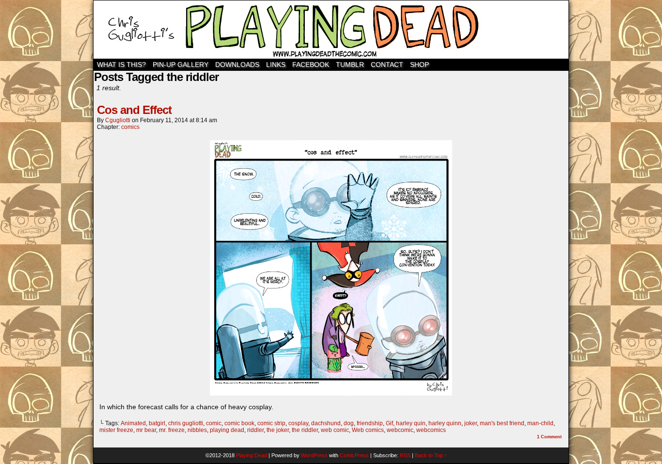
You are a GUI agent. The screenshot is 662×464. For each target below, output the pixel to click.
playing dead (227, 430)
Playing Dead (331, 29)
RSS (405, 455)
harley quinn (444, 423)
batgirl (157, 423)
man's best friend (502, 423)
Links (275, 64)
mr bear (146, 430)
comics (130, 127)
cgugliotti (117, 120)
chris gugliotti (185, 423)
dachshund (326, 423)
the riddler (305, 430)
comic (213, 423)
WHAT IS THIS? (121, 64)
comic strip (271, 423)
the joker (278, 430)
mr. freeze (172, 430)
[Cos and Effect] (331, 393)
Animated (133, 423)
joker (470, 423)
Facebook (310, 64)
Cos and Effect (134, 109)
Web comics (368, 430)
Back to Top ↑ (431, 455)
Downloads (237, 64)
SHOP (419, 64)
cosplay (298, 423)
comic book (239, 423)
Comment (549, 436)
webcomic (400, 430)
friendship (370, 423)
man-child (540, 423)
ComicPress (354, 455)
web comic (335, 430)
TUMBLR (350, 64)
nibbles (197, 430)
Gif (389, 423)
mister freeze (116, 430)
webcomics (431, 430)
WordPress (314, 455)
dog (349, 423)
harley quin (411, 423)
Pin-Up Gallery (180, 64)
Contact (387, 64)
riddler (255, 430)
